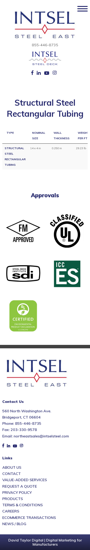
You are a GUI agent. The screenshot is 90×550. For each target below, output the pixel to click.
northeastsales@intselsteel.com (41, 436)
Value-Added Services (24, 479)
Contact (11, 473)
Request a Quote (19, 486)
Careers (10, 511)
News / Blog (14, 523)
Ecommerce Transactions (29, 517)
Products (12, 498)
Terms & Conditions (22, 505)
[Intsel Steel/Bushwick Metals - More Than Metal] (45, 25)
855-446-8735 (45, 45)
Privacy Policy (17, 492)
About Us (11, 467)
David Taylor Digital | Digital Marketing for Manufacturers (45, 542)
